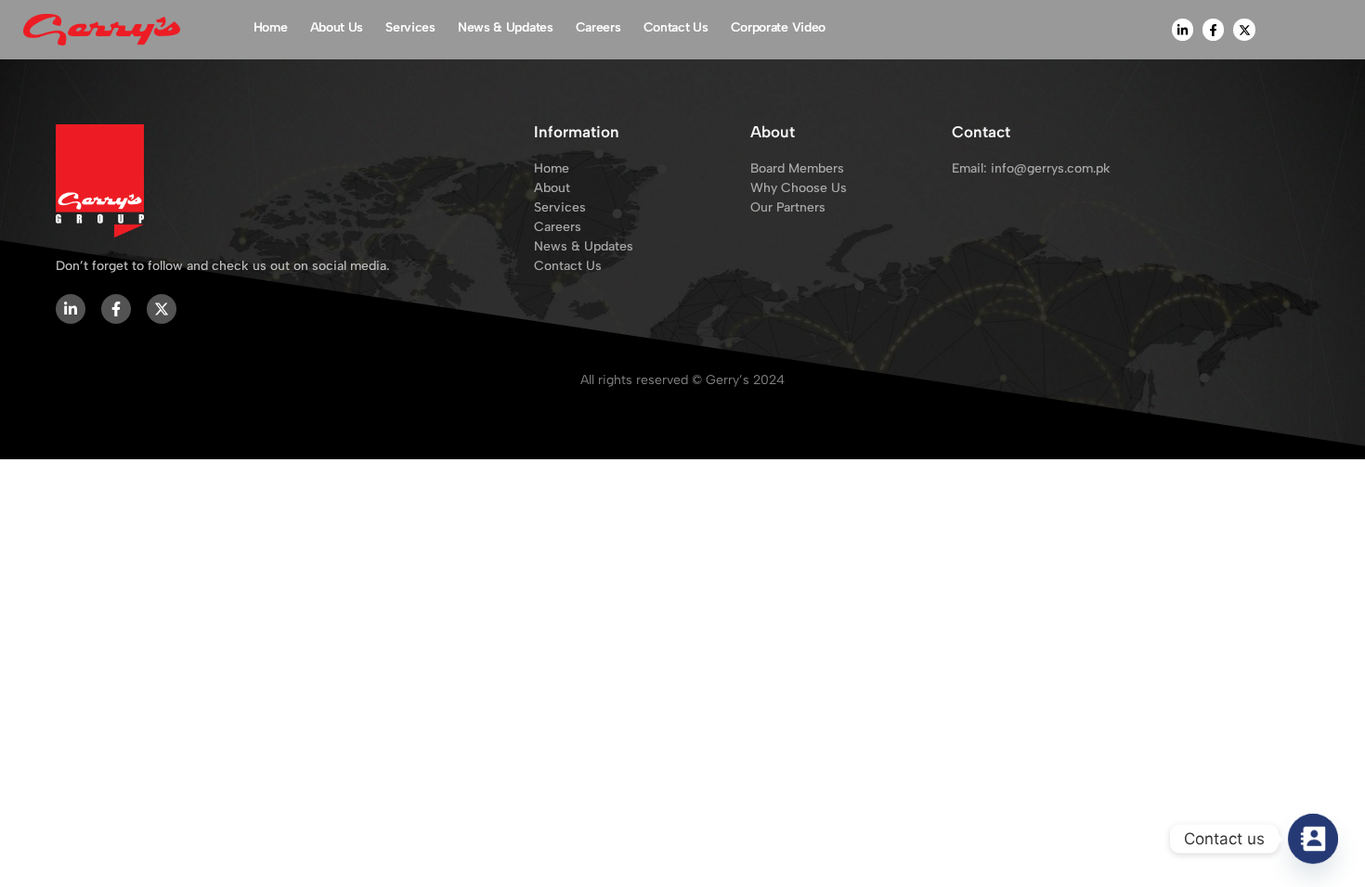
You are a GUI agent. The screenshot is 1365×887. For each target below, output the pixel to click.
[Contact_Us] (1313, 839)
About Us (337, 27)
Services (410, 27)
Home (271, 27)
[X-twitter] (1243, 29)
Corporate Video (778, 27)
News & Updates (505, 27)
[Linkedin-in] (1182, 29)
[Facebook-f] (1213, 29)
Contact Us (676, 27)
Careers (598, 27)
